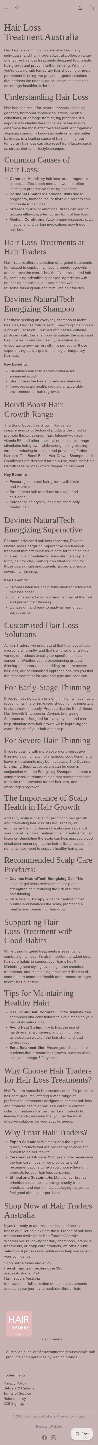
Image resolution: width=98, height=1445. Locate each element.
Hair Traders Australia (39, 1416)
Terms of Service (17, 1393)
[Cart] (91, 7)
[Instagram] (53, 1438)
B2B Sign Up (13, 1403)
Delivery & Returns (18, 1388)
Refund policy (14, 1398)
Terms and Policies (49, 1426)
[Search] (17, 7)
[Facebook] (44, 1438)
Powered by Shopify (71, 1416)
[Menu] (6, 8)
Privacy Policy (14, 1383)
